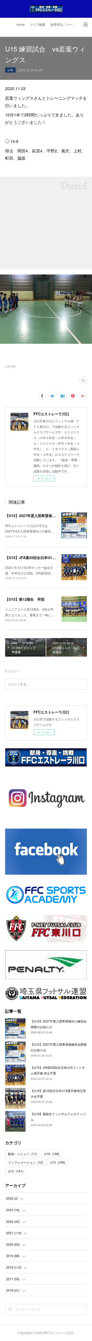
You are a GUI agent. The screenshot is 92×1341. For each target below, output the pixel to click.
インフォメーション (25, 1162)
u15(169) (10, 366)
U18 (52, 1153)
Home (20, 25)
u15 (10, 70)
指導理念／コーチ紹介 (64, 25)
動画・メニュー (22, 1153)
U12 (15, 1171)
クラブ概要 (37, 25)
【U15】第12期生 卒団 (24, 599)
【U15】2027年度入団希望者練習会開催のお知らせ (46, 515)
